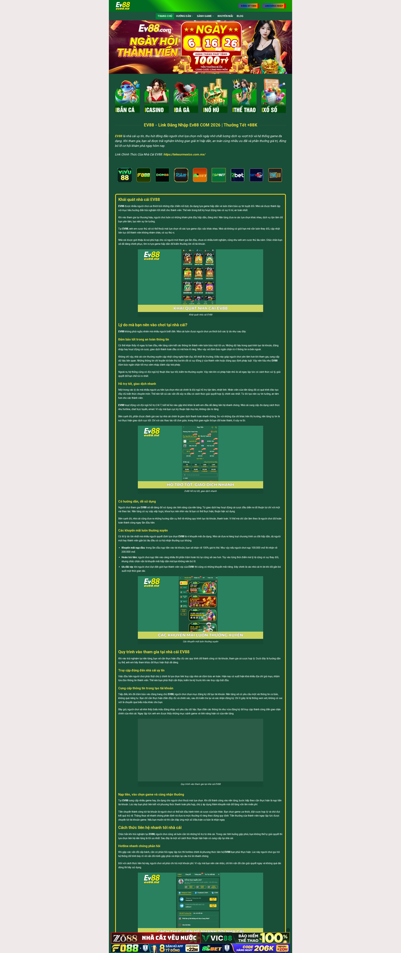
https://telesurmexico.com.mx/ (184, 154)
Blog (240, 16)
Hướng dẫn (183, 16)
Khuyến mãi (225, 16)
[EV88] (127, 6)
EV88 (118, 136)
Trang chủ (165, 16)
